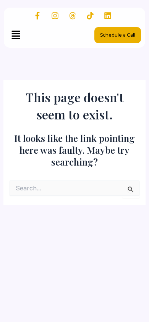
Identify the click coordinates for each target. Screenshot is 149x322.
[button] (15, 35)
